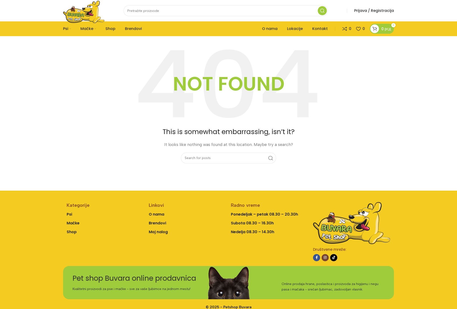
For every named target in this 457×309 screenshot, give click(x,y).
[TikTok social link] (333, 257)
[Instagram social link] (325, 257)
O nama (156, 214)
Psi (69, 214)
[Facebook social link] (316, 257)
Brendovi (157, 223)
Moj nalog (158, 232)
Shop (72, 232)
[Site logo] (83, 11)
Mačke (73, 223)
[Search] (322, 10)
